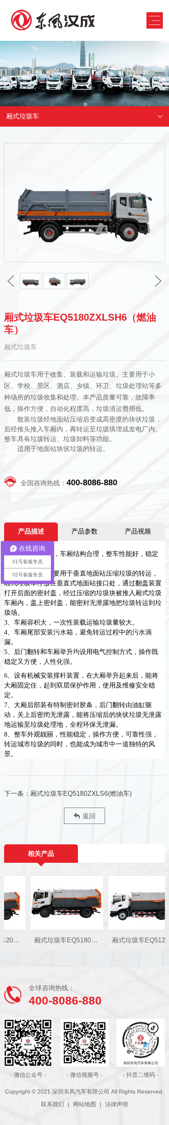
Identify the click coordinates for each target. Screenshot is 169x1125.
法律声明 (116, 1104)
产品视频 (138, 531)
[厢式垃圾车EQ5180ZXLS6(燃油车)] (57, 902)
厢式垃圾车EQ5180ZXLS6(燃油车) (81, 793)
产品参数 (84, 531)
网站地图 (84, 1104)
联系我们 (52, 1104)
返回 (89, 815)
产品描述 (31, 531)
